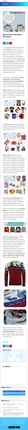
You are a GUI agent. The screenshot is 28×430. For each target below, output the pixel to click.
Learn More (12, 427)
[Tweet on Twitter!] (7, 43)
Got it (18, 427)
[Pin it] (10, 43)
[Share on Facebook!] (4, 43)
